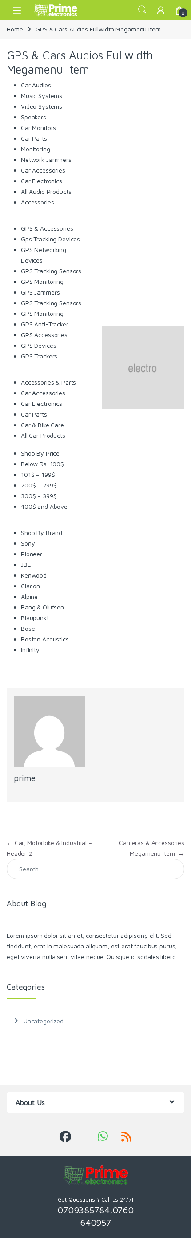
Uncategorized (44, 1021)
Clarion (30, 586)
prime (25, 778)
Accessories (37, 202)
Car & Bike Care (42, 424)
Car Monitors (38, 127)
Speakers (33, 117)
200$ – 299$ (38, 485)
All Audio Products (46, 191)
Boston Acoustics (45, 639)
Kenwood (34, 575)
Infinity (30, 649)
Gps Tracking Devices (50, 239)
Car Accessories (43, 170)
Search (142, 10)
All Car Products (43, 435)
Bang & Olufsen (42, 607)
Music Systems (41, 95)
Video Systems (41, 106)
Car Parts (34, 138)
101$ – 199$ (38, 474)
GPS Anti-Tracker (44, 324)
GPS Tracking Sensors (51, 271)
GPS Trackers (39, 356)
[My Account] (161, 10)
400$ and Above (44, 506)
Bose (28, 628)
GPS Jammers (40, 292)
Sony (28, 543)
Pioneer (31, 554)
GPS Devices (38, 345)
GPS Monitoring (42, 281)
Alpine (29, 596)
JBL (26, 564)
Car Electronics (41, 181)
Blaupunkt (35, 617)
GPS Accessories (44, 334)
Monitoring (35, 149)
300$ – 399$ (38, 495)
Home (15, 29)
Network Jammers (46, 159)
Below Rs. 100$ (42, 464)
